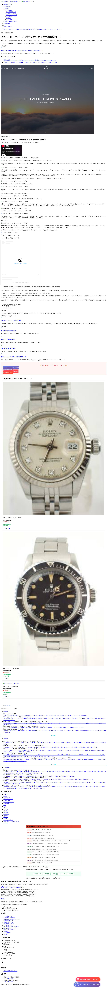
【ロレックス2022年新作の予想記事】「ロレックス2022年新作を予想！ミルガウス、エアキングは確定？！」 (32, 62)
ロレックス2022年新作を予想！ (9, 330)
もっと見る (53, 735)
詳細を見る (7, 528)
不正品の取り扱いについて (10, 928)
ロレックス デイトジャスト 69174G (12, 517)
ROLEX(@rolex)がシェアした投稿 (20, 282)
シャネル (5, 815)
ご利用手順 (9, 10)
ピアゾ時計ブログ (11, 16)
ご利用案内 (6, 8)
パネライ (5, 811)
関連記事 (5, 711)
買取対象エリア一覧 (11, 15)
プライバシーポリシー (9, 929)
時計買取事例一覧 (11, 12)
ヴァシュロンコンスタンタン (11, 821)
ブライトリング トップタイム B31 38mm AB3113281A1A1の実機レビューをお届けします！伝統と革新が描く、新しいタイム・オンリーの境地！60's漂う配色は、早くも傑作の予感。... (51, 747)
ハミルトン (6, 812)
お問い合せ (9, 19)
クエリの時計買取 (8, 978)
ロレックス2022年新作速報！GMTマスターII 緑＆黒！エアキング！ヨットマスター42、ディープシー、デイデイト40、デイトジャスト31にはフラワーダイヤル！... (45, 715)
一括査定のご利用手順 (9, 917)
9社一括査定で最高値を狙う (10, 372)
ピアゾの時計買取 (8, 981)
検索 (16, 708)
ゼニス (5, 807)
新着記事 (5, 738)
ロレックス (6, 794)
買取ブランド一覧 (11, 13)
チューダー (6, 809)
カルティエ (6, 814)
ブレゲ (5, 818)
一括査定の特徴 (7, 4)
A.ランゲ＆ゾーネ (8, 820)
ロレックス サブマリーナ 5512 (11, 668)
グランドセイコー (8, 799)
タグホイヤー (6, 797)
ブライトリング (7, 803)
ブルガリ (5, 817)
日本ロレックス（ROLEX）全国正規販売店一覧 (13, 356)
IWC (4, 805)
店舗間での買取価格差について (11, 919)
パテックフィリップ (8, 802)
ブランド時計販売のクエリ (10, 971)
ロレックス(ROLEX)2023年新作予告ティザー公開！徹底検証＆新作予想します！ (22, 50)
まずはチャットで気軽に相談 (11, 368)
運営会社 (8, 18)
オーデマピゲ (6, 800)
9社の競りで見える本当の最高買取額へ (13, 887)
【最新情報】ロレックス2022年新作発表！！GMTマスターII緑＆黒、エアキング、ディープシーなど (29, 60)
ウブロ (5, 806)
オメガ (5, 796)
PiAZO (2, 898)
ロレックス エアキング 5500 (10, 686)
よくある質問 (6, 6)
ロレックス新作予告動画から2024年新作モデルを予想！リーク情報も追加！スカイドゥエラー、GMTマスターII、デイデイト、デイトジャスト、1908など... (44, 727)
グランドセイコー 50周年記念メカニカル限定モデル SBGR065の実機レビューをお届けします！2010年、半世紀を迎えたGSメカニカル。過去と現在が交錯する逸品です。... (48, 779)
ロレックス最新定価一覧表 (8, 339)
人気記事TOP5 (7, 767)
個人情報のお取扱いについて (11, 926)
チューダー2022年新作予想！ (8, 348)
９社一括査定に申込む (11, 21)
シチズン (5, 823)
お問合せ (5, 934)
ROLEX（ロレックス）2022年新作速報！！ (12, 320)
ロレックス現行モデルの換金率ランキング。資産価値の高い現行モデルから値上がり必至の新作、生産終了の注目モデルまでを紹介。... (38, 776)
